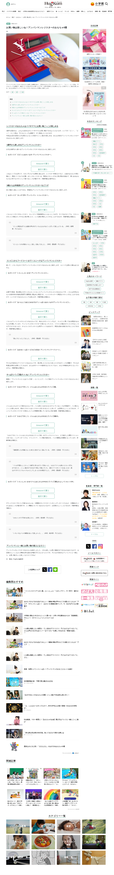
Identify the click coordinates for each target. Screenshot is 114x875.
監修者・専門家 (107, 11)
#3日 (99, 156)
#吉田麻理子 (102, 153)
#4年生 (94, 150)
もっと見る (94, 476)
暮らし (83, 11)
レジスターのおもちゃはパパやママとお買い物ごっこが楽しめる (32, 102)
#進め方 (95, 144)
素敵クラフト (99, 281)
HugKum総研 (89, 281)
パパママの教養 (11, 11)
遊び (19, 11)
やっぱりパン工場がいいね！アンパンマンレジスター (29, 113)
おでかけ (90, 11)
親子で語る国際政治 (94, 289)
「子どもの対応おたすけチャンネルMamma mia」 (99, 516)
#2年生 (94, 147)
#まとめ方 (95, 243)
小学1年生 (90, 306)
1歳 (12, 92)
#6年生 (101, 150)
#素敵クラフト (96, 141)
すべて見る (94, 534)
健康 (78, 11)
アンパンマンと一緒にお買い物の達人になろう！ (27, 115)
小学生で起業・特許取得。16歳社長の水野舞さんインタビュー (100, 376)
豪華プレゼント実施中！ (94, 54)
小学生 (99, 306)
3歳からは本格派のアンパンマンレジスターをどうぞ (28, 107)
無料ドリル (50, 11)
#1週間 (99, 206)
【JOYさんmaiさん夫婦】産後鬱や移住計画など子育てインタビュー (100, 342)
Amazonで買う (42, 164)
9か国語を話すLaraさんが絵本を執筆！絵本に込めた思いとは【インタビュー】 (94, 114)
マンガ (67, 11)
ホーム (8, 17)
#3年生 (101, 147)
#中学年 (101, 254)
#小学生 (101, 252)
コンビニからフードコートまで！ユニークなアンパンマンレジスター (34, 110)
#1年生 (101, 144)
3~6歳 (22, 92)
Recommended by (67, 753)
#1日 (94, 156)
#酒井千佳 (95, 224)
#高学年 (95, 257)
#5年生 (94, 153)
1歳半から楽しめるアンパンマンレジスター (26, 105)
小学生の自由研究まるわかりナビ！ (34, 11)
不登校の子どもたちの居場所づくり (94, 293)
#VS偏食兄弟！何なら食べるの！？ (102, 173)
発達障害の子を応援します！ (94, 285)
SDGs (73, 11)
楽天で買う (43, 169)
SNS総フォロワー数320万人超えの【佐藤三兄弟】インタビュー (100, 353)
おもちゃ (18, 17)
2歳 (17, 92)
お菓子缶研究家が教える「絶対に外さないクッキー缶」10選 (100, 365)
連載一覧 (97, 11)
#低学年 (95, 254)
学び (3, 11)
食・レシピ (59, 11)
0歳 (84, 302)
